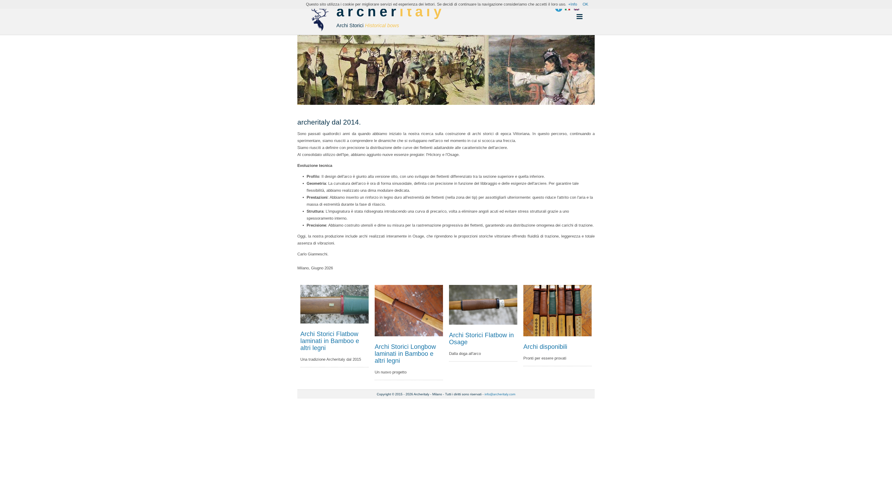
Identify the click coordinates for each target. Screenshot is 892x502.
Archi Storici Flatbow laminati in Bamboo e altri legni (329, 340)
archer (390, 16)
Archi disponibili (545, 346)
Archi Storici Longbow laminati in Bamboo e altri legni (405, 353)
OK (585, 4)
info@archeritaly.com (500, 394)
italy (422, 11)
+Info (572, 4)
